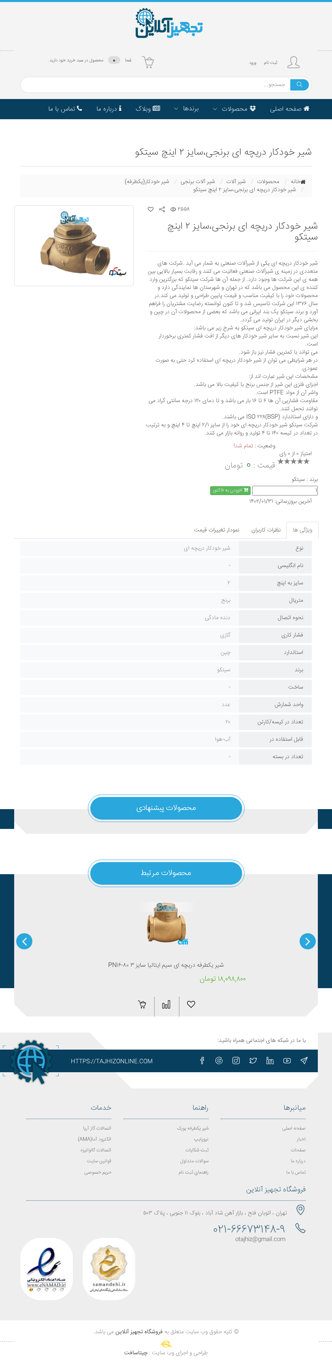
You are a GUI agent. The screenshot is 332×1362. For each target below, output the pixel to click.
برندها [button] (190, 109)
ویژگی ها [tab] (302, 530)
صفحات (298, 1150)
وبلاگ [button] (144, 109)
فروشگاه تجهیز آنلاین (139, 1332)
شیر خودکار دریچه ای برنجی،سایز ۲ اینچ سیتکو (244, 190)
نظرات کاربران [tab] (266, 530)
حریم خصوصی (97, 1172)
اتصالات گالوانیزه (96, 1150)
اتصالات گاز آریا (97, 1128)
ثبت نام (270, 62)
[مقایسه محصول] (166, 1004)
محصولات (268, 181)
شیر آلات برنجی (198, 181)
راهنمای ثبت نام (194, 1172)
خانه (295, 181)
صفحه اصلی (294, 1128)
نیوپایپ (201, 1139)
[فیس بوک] (202, 1060)
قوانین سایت (99, 1161)
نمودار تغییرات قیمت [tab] (216, 530)
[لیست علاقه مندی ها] (150, 209)
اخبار (301, 1139)
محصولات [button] (234, 109)
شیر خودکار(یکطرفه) (147, 181)
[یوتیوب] (287, 1060)
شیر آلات (236, 181)
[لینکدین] (270, 1060)
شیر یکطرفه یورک (193, 1128)
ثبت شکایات (197, 1150)
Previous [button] (308, 941)
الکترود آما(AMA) (94, 1139)
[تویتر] (253, 1060)
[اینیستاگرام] (236, 1060)
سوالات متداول (194, 1161)
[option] (74, 245)
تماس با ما (296, 1172)
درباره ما (298, 1161)
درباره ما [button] (107, 109)
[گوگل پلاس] (219, 1060)
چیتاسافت (135, 1353)
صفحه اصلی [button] (287, 109)
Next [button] (24, 941)
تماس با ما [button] (62, 109)
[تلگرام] (304, 1060)
